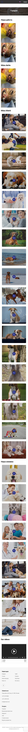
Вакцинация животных (7, 711)
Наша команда (5, 678)
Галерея (17, 676)
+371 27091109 (5, 698)
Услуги (3, 676)
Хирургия (4, 713)
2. (3, 661)
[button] (20, 2)
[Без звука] (22, 657)
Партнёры (17, 678)
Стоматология (5, 718)
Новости (4, 680)
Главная (4, 673)
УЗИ (3, 715)
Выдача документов (6, 720)
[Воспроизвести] (3, 657)
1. (3, 660)
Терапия (4, 708)
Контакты (17, 680)
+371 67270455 (5, 696)
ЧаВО (16, 673)
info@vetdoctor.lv (6, 701)
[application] (14, 651)
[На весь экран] (24, 657)
